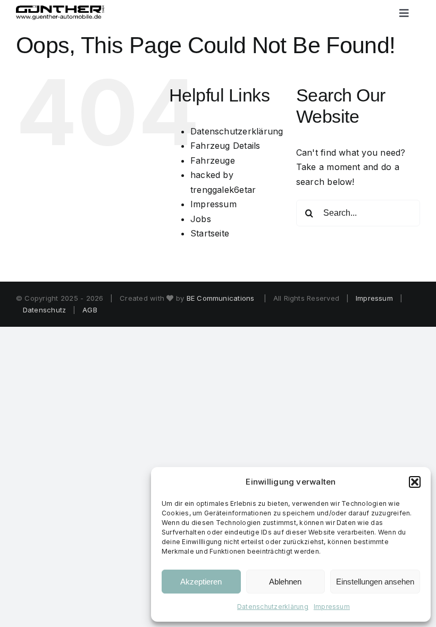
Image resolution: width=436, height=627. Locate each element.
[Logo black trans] (60, 9)
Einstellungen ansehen (375, 581)
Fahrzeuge (212, 160)
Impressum (332, 607)
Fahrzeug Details (225, 145)
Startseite (209, 233)
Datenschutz (44, 310)
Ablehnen (285, 581)
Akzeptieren (201, 581)
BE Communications (222, 298)
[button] (414, 482)
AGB (89, 310)
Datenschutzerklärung (272, 607)
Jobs (200, 219)
